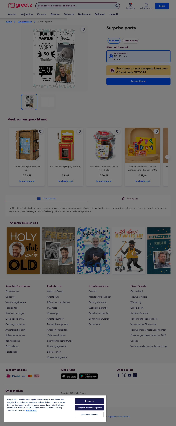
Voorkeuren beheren (89, 414)
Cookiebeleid (31, 410)
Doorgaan (89, 401)
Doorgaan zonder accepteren (89, 408)
